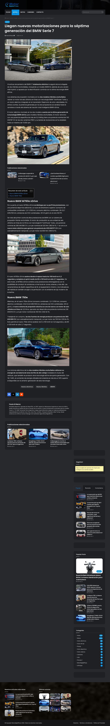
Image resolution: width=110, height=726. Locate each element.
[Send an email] (14, 35)
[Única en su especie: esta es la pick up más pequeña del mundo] (81, 525)
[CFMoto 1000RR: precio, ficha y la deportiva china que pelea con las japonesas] (81, 608)
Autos (15, 12)
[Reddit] (21, 394)
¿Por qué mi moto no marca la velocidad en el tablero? (94, 532)
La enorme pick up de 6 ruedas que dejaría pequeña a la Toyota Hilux (94, 505)
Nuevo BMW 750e (16, 196)
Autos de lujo (80, 643)
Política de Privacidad (99, 723)
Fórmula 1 (79, 660)
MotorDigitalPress (82, 663)
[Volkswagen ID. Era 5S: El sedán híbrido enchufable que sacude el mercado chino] (59, 434)
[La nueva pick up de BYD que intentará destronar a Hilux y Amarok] (81, 497)
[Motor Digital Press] (12, 5)
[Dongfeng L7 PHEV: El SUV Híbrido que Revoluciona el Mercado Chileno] (38, 434)
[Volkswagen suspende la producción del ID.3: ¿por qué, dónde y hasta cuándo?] (12, 175)
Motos (22, 12)
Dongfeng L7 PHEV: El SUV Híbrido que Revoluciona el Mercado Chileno (37, 442)
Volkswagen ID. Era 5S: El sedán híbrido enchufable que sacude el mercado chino (59, 442)
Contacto (39, 12)
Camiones (30, 12)
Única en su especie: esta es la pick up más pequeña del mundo (94, 524)
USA (78, 657)
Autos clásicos (81, 652)
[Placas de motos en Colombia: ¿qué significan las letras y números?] (81, 515)
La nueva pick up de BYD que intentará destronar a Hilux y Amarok (94, 496)
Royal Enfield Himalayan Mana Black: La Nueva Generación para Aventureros (89, 577)
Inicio (7, 18)
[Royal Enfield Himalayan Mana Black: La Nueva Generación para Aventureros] (44, 696)
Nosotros (75, 723)
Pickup (8, 12)
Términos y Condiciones (86, 723)
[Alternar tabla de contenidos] (30, 190)
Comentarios (99, 488)
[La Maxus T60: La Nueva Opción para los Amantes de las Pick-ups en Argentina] (16, 434)
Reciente (88, 488)
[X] (13, 394)
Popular (78, 488)
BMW (53, 387)
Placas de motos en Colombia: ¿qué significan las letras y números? (93, 515)
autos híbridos (42, 387)
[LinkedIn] (17, 394)
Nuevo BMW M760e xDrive (19, 193)
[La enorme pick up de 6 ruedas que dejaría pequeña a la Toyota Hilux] (81, 505)
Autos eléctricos (81, 641)
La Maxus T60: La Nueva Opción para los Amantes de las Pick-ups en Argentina (16, 442)
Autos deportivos (82, 649)
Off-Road (79, 665)
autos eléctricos (27, 387)
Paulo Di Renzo (9, 35)
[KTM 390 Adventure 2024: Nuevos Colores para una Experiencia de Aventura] (81, 588)
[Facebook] (9, 394)
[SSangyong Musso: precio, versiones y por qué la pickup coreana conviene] (66, 709)
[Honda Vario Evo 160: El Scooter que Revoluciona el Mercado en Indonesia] (55, 709)
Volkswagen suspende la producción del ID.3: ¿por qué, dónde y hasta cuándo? (27, 176)
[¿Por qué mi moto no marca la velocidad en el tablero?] (81, 533)
